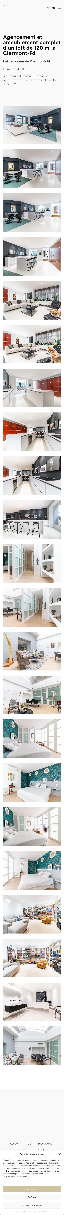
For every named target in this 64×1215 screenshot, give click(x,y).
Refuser (32, 1197)
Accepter (32, 1189)
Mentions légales (41, 1211)
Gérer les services (10, 1181)
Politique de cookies (24, 1211)
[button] (59, 1154)
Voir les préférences (32, 1205)
